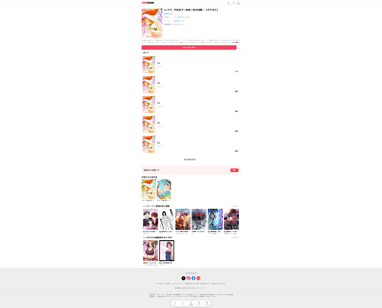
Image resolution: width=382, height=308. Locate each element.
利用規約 (168, 284)
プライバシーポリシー (177, 284)
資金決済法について (205, 284)
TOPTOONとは (160, 284)
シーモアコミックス (182, 17)
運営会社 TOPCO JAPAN (218, 284)
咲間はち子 (168, 14)
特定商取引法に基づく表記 (192, 284)
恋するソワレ (179, 21)
